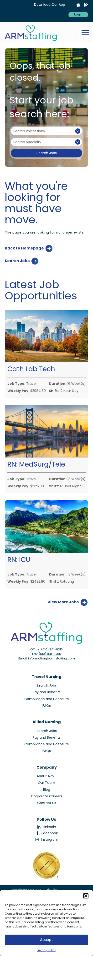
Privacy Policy (46, 950)
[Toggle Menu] (85, 32)
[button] (85, 895)
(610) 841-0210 (52, 649)
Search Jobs (46, 153)
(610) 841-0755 (50, 654)
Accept (46, 939)
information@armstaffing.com (51, 658)
